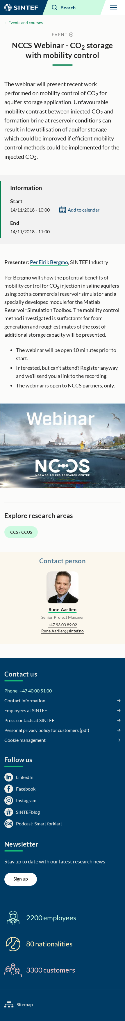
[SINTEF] (21, 7)
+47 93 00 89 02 (62, 624)
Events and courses (25, 22)
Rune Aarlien (63, 609)
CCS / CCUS (21, 532)
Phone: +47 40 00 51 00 (28, 690)
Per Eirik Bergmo (49, 262)
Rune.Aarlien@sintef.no (62, 630)
